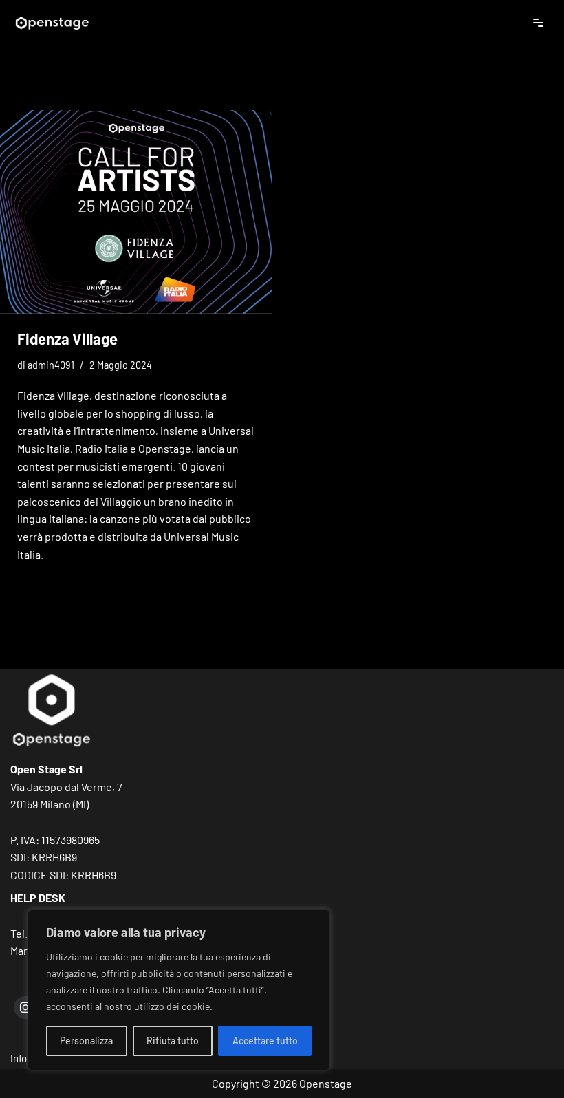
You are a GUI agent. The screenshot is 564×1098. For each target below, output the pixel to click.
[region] (179, 989)
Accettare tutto (265, 1040)
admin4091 (51, 365)
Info (18, 1058)
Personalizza (86, 1040)
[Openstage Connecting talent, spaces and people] (51, 22)
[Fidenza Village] (136, 212)
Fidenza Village (67, 338)
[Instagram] (25, 1008)
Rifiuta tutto (173, 1040)
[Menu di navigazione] (538, 23)
